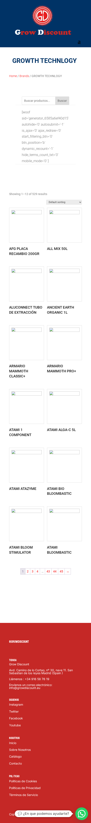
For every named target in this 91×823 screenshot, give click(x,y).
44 (55, 571)
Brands (24, 76)
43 (48, 571)
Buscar (62, 100)
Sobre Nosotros (20, 749)
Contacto (15, 763)
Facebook (16, 718)
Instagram (16, 704)
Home (13, 76)
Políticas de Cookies (23, 781)
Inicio (12, 743)
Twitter (14, 711)
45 (61, 571)
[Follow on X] (21, 632)
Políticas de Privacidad (25, 788)
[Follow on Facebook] (12, 632)
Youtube (15, 725)
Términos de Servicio (23, 795)
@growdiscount (19, 642)
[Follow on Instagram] (29, 632)
